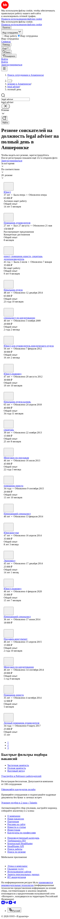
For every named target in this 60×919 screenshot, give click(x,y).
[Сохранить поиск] (4, 118)
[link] (6, 52)
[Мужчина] (9, 217)
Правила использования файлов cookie (21, 24)
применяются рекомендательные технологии (27, 884)
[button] (4, 59)
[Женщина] (9, 186)
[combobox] (15, 99)
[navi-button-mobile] (4, 68)
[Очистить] (5, 106)
